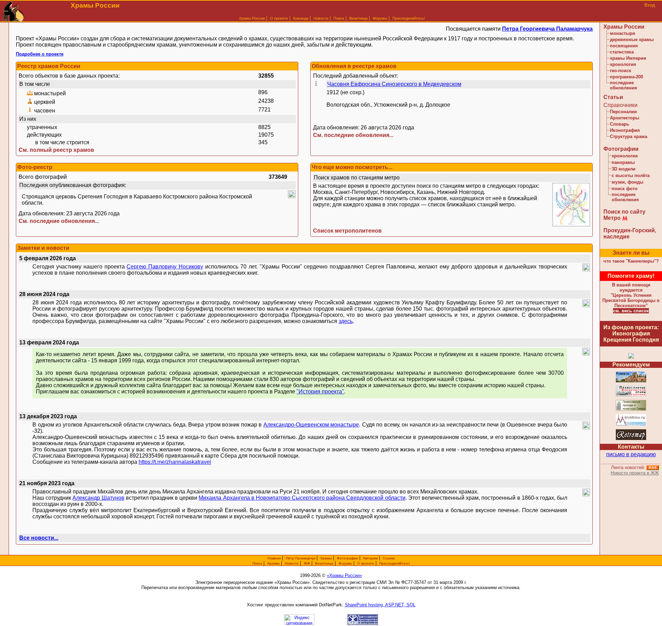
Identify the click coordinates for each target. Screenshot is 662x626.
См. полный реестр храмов (56, 150)
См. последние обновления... (353, 135)
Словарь (619, 124)
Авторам (370, 558)
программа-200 (626, 76)
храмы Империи (628, 58)
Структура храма (628, 136)
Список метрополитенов (347, 231)
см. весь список (631, 310)
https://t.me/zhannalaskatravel (175, 462)
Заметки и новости (43, 248)
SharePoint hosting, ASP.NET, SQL (380, 604)
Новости (320, 18)
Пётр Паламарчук (300, 558)
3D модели (623, 169)
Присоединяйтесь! (408, 18)
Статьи (613, 97)
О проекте (365, 563)
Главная (274, 558)
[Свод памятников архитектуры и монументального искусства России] (631, 381)
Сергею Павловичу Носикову (165, 267)
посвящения (624, 45)
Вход (649, 5)
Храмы (326, 558)
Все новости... (38, 538)
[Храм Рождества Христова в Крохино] (631, 425)
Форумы (380, 18)
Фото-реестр (34, 167)
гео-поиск (620, 70)
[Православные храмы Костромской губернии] (631, 395)
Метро (612, 218)
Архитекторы (624, 117)
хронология (623, 64)
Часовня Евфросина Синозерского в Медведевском (394, 84)
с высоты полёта (631, 175)
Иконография (625, 130)
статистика (622, 52)
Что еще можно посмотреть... (352, 167)
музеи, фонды (627, 182)
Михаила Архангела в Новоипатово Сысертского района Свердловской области (302, 498)
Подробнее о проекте (39, 54)
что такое (631, 261)
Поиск (338, 18)
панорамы (623, 162)
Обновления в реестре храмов (354, 66)
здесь (346, 321)
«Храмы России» (344, 575)
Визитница (358, 18)
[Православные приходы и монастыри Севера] (631, 409)
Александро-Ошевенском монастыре (311, 425)
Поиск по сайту (624, 212)
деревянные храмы (632, 39)
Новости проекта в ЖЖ (635, 473)
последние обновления (623, 85)
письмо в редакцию (631, 454)
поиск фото (625, 188)
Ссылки (389, 558)
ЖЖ (307, 563)
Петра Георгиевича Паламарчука (547, 29)
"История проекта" (320, 391)
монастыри (622, 33)
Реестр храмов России (48, 66)
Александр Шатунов (98, 498)
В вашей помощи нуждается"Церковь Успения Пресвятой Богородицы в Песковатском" (631, 295)
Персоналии (623, 111)
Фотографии (621, 149)
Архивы (273, 563)
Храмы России (252, 18)
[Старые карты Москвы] (631, 439)
